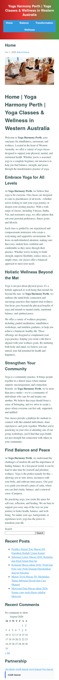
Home (9, 23)
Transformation (44, 23)
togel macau (35, 669)
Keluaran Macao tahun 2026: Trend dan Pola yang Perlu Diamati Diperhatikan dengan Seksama (32, 568)
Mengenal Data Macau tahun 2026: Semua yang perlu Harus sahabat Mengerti (29, 592)
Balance (24, 23)
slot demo (10, 669)
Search (8, 528)
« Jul (7, 652)
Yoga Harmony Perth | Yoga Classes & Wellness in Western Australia (29, 10)
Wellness (29, 29)
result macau (22, 669)
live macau (47, 669)
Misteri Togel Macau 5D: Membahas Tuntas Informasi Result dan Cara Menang (30, 580)
